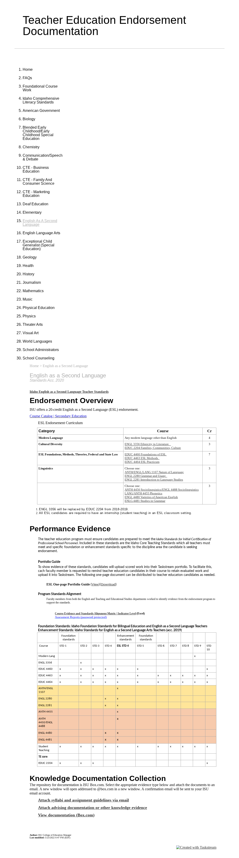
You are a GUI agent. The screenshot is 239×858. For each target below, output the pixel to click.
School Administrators (41, 350)
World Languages (37, 341)
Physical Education (39, 308)
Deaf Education (35, 204)
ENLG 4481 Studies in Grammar (145, 501)
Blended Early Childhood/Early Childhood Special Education (38, 133)
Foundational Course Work (40, 88)
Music (27, 299)
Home (28, 69)
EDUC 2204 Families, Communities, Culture (153, 448)
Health (28, 266)
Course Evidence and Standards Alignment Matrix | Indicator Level (95, 613)
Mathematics (33, 291)
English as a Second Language (40, 223)
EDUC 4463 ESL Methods (142, 458)
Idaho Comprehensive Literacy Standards (41, 100)
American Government (41, 111)
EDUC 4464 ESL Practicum (142, 462)
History (28, 274)
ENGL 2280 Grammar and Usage (145, 476)
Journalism (32, 282)
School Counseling (38, 358)
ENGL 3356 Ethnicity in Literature (148, 444)
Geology (30, 257)
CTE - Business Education (36, 169)
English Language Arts (41, 233)
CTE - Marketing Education (36, 194)
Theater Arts (33, 324)
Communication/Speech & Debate (43, 157)
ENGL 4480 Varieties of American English (151, 497)
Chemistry (31, 147)
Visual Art (31, 333)
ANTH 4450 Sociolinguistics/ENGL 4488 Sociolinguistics (162, 489)
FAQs (27, 78)
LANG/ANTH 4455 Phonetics (143, 493)
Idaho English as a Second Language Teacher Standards (69, 392)
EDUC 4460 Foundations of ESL (146, 454)
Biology (29, 119)
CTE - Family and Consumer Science (38, 181)
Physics (29, 316)
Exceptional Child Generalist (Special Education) (38, 245)
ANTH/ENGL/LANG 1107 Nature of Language (154, 472)
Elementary (32, 212)
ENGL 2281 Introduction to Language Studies (154, 479)
